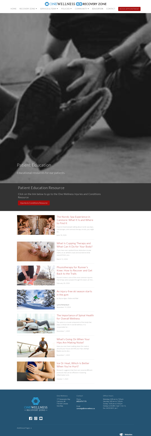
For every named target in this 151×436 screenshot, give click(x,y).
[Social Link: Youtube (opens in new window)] (40, 418)
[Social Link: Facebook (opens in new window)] (30, 418)
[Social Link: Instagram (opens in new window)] (35, 418)
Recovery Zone (27, 9)
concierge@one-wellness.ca (86, 408)
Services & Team (48, 9)
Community (81, 9)
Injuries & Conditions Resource (33, 203)
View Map (60, 406)
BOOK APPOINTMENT (129, 9)
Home (13, 9)
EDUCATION (97, 9)
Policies (65, 9)
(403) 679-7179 (81, 401)
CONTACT (110, 9)
